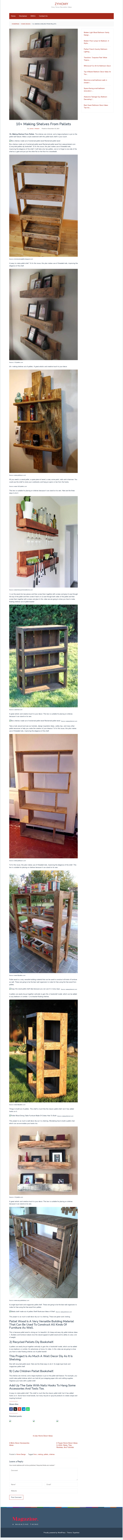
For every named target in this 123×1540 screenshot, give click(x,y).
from (35, 1454)
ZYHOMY (61, 4)
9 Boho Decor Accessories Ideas (19, 1444)
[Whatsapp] (28, 1409)
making (40, 1454)
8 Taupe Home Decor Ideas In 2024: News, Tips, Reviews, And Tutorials (66, 1445)
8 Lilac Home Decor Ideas (43, 1435)
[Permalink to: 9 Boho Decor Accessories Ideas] (20, 1430)
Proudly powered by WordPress (54, 1532)
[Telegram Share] (23, 1409)
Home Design (21, 1454)
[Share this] (11, 1409)
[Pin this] (19, 1409)
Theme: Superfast (73, 1532)
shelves (52, 1454)
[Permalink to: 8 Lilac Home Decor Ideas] (43, 1427)
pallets (46, 1454)
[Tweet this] (15, 1409)
